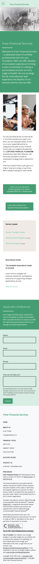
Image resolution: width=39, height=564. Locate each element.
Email (5, 348)
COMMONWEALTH (10, 435)
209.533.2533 (28, 477)
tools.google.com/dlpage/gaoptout (18, 552)
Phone (5, 361)
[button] (5, 422)
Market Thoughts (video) (15, 232)
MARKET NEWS (8, 448)
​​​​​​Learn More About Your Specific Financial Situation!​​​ (18, 206)
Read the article (12, 286)
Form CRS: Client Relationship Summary (18, 531)
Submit (8, 401)
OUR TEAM (7, 431)
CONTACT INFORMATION (12, 466)
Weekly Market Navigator (16, 238)
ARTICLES (6, 444)
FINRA (5, 504)
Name (5, 335)
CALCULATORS (8, 452)
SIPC (9, 504)
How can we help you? (11, 375)
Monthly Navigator (13, 243)
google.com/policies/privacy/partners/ (15, 548)
